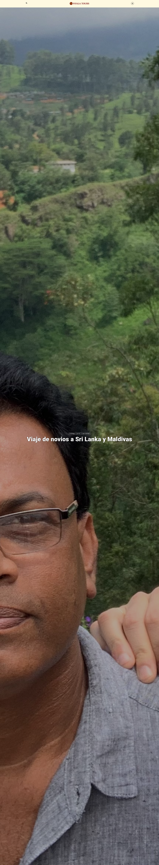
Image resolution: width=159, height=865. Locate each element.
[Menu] (132, 3)
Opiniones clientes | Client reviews (79, 433)
